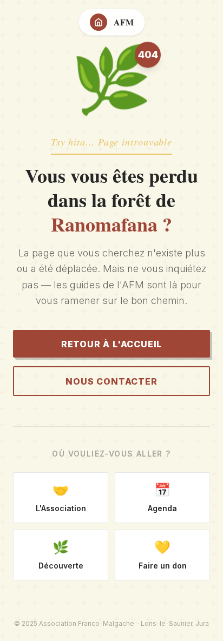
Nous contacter (111, 381)
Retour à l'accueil (111, 344)
